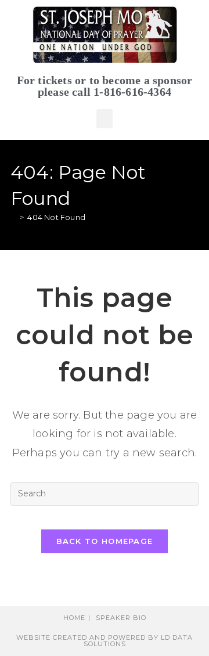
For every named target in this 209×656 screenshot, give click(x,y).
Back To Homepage (104, 541)
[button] (104, 118)
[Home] (13, 217)
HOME (74, 618)
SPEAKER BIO (121, 618)
